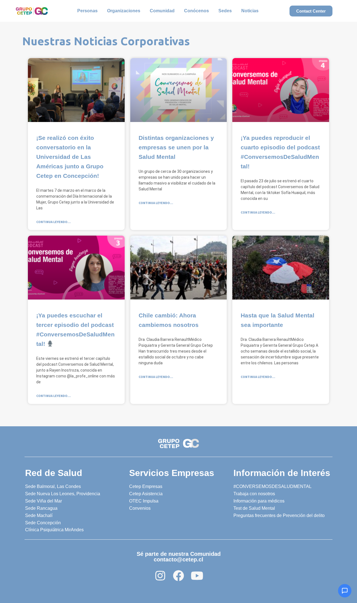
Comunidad (162, 10)
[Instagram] (160, 575)
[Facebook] (178, 575)
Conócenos (196, 10)
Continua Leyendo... (53, 222)
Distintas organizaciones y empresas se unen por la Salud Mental (176, 147)
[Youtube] (197, 575)
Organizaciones (123, 10)
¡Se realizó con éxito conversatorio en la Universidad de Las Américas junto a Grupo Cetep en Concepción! (69, 157)
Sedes (225, 10)
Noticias (250, 10)
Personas (87, 10)
